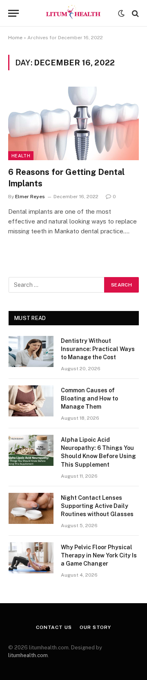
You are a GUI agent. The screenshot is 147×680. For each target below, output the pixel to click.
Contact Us (53, 627)
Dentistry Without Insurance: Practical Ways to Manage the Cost (98, 349)
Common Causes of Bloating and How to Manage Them (89, 398)
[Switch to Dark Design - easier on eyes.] (121, 13)
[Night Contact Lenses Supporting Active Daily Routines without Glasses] (31, 508)
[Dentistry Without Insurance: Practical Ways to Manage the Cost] (31, 351)
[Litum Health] (73, 13)
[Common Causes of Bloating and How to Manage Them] (31, 400)
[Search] (134, 13)
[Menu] (13, 13)
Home (15, 37)
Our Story (95, 627)
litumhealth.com (28, 655)
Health (20, 155)
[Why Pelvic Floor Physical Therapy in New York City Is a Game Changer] (31, 557)
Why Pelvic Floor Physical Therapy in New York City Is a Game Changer (99, 555)
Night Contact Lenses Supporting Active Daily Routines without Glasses (97, 505)
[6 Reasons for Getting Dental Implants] (73, 123)
